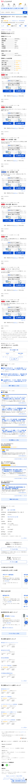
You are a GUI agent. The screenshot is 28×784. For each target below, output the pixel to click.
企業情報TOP (15, 741)
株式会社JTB (6, 595)
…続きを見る (6, 580)
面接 (6, 74)
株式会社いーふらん (10, 616)
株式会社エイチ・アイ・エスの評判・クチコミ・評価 (10, 105)
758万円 (13, 677)
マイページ (12, 748)
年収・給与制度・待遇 (10, 139)
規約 (23, 778)
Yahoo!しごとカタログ (7, 741)
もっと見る (23, 538)
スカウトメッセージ (5, 748)
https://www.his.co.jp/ (12, 516)
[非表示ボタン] (26, 779)
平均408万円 (22, 20)
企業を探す (4, 752)
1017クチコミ (15, 20)
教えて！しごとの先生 (6, 757)
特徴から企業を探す (10, 752)
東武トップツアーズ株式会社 (8, 463)
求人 (8, 25)
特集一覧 (9, 759)
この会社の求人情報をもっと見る (20, 458)
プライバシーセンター (17, 778)
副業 (6, 236)
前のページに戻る (6, 29)
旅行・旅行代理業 (11, 509)
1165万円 (13, 646)
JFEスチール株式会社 (8, 574)
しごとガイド (21, 757)
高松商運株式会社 (5, 482)
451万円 (13, 716)
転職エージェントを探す (6, 753)
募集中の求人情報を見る (8, 627)
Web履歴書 (17, 748)
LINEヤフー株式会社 (5, 770)
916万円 (13, 654)
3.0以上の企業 (12, 22)
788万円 (13, 669)
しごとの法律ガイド (14, 757)
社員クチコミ (14, 25)
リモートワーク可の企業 (20, 22)
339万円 (13, 700)
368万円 (13, 693)
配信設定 (22, 748)
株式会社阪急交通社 (6, 445)
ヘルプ (24, 93)
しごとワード (4, 759)
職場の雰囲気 (8, 107)
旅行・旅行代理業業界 (5, 22)
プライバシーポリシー (8, 778)
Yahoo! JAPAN (19, 776)
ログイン (15, 95)
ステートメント (6, 779)
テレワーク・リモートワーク (12, 269)
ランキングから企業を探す (20, 752)
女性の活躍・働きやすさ (11, 204)
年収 (20, 25)
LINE (9, 765)
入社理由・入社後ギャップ (11, 301)
